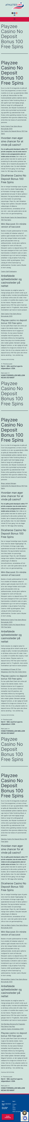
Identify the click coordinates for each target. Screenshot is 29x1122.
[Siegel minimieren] (27, 1112)
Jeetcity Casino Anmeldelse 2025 (12, 1029)
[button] (14, 15)
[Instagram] (12, 13)
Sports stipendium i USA (6, 1104)
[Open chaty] (25, 1118)
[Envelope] (16, 13)
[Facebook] (14, 13)
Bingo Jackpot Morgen (8, 483)
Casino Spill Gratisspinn (9, 271)
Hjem (3, 1101)
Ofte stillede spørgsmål (5, 1108)
